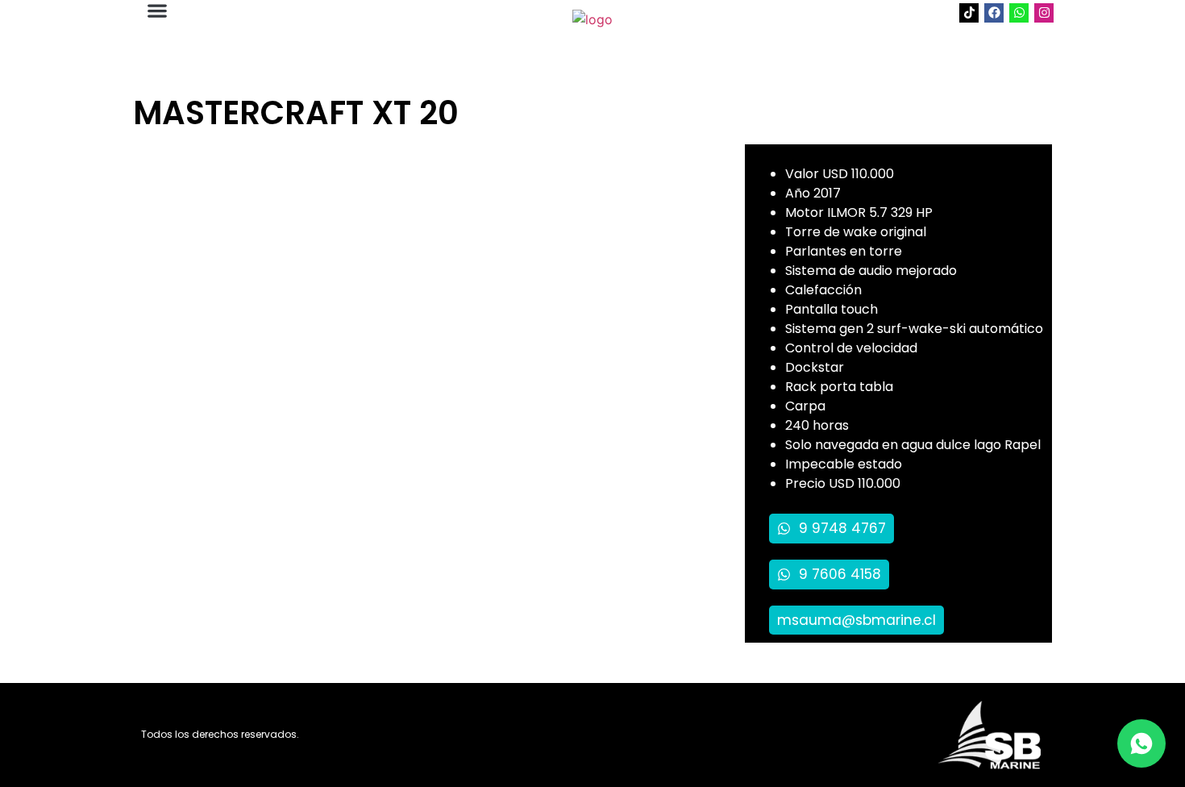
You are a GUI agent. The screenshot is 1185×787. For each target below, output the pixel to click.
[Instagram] (1044, 13)
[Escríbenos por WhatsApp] (1141, 743)
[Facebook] (994, 13)
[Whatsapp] (1019, 13)
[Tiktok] (969, 13)
